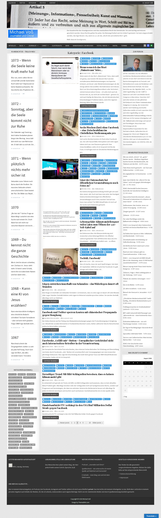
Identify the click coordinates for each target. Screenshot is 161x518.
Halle (12, 405)
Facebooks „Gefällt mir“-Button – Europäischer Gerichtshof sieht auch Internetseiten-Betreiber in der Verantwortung (78, 342)
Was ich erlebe (97, 64)
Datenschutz (98, 160)
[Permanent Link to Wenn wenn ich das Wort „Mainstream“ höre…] (60, 70)
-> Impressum (123, 478)
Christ (44, 46)
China (47, 306)
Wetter (106, 368)
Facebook (12, 3)
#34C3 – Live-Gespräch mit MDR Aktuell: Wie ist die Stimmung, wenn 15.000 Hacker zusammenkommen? (138, 260)
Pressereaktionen (97, 121)
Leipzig (98, 118)
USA (90, 402)
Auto (12, 374)
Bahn (67, 46)
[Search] (144, 45)
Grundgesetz (81, 39)
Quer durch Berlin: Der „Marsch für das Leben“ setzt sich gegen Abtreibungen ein (137, 182)
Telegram (96, 174)
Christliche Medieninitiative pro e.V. (95, 110)
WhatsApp (85, 176)
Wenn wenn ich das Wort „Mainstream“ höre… (93, 69)
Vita (132, 46)
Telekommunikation (18, 439)
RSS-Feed (43, 3)
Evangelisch (27, 390)
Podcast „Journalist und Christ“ (93, 465)
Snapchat (100, 171)
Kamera (93, 168)
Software (85, 174)
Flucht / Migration (17, 399)
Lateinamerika (29, 417)
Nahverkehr (15, 426)
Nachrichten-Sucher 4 (51, 318)
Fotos (32, 399)
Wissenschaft (111, 64)
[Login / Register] (151, 45)
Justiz (84, 168)
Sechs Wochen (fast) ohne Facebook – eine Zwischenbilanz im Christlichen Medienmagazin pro (99, 130)
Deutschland (100, 113)
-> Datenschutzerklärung (127, 474)
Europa (111, 113)
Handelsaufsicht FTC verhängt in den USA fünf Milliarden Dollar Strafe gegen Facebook (77, 407)
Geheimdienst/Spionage (19, 402)
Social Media (104, 61)
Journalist (33, 46)
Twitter (22, 3)
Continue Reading (87, 106)
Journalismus (87, 118)
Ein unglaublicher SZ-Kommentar (134, 174)
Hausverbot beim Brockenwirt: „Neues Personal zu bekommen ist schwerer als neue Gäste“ (137, 199)
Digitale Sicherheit (17, 387)
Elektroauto (57, 46)
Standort (27, 436)
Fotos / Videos (102, 46)
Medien (84, 61)
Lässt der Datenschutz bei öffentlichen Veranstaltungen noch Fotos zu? (99, 182)
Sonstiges (14, 436)
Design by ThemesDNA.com (80, 502)
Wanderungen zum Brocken (83, 46)
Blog (21, 46)
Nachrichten (113, 168)
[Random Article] (148, 45)
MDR (14, 467)
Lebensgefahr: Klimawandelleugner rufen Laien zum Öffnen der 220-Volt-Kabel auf (99, 224)
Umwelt (98, 218)
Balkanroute (130, 121)
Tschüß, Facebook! (90, 258)
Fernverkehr (15, 396)
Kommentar (107, 58)
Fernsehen (27, 393)
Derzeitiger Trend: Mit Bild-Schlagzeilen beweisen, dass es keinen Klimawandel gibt (78, 375)
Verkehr (14, 445)
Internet (96, 58)
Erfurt (93, 163)
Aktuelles (12, 46)
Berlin (31, 374)
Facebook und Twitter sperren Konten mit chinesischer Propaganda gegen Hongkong (79, 314)
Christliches (87, 113)
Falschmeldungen (100, 116)
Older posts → (98, 423)
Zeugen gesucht (129, 211)
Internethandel (81, 399)
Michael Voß (86, 73)
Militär (13, 423)
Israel (29, 411)
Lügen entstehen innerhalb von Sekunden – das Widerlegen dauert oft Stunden (80, 285)
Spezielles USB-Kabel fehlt (132, 334)
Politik (93, 61)
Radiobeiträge (88, 171)
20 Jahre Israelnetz (130, 289)
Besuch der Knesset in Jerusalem (135, 292)
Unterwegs (15, 442)
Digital (115, 46)
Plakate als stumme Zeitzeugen (134, 279)
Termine (124, 46)
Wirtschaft (25, 448)
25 (90, 423)
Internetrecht (109, 166)
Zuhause (126, 215)
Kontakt (53, 3)
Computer (86, 160)
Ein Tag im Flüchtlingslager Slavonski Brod (137, 328)
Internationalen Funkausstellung (134, 115)
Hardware (24, 405)
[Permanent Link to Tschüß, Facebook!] (60, 261)
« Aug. (125, 396)
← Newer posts (63, 423)
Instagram (32, 3)
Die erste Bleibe (128, 285)
